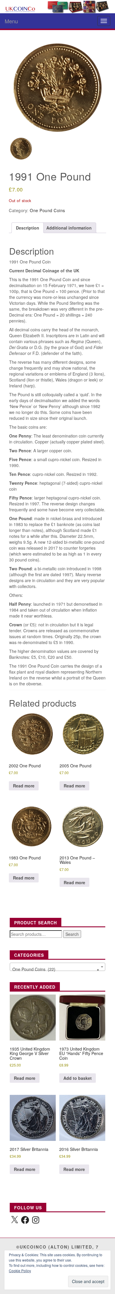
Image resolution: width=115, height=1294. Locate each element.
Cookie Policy (20, 1270)
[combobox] (57, 967)
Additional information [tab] (69, 228)
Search (72, 934)
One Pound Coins (47, 210)
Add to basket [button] (77, 1078)
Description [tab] (27, 228)
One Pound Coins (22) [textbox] (55, 969)
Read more (23, 786)
